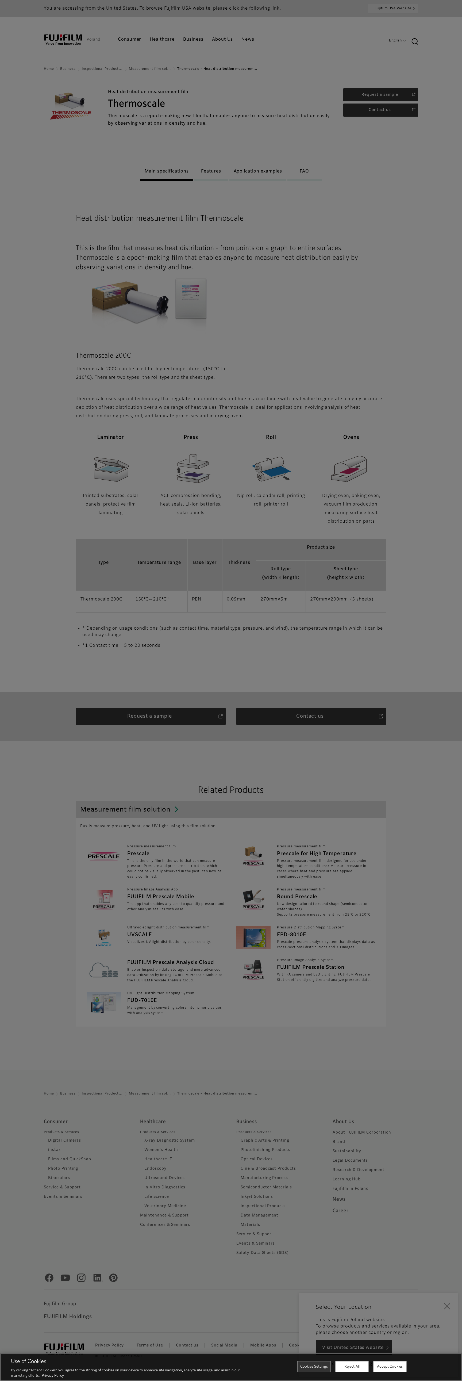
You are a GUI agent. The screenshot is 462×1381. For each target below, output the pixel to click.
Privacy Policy (53, 1375)
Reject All (352, 1366)
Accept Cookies (390, 1366)
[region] (231, 1367)
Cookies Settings (314, 1366)
